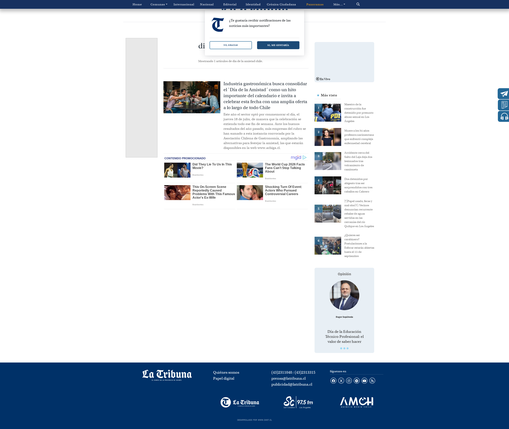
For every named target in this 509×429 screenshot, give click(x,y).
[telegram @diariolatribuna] (357, 381)
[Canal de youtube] (364, 381)
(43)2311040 (281, 372)
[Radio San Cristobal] (298, 402)
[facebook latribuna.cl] (333, 381)
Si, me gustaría (278, 45)
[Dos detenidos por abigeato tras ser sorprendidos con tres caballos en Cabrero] (329, 185)
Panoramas (315, 4)
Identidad (253, 4)
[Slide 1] (341, 348)
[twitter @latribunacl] (341, 381)
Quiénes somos (226, 372)
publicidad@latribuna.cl (291, 384)
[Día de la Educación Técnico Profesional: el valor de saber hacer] (344, 295)
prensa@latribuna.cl (288, 378)
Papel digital (223, 378)
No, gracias (230, 45)
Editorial (230, 4)
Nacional (207, 4)
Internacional (184, 4)
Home (137, 4)
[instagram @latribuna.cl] (349, 381)
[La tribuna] (167, 376)
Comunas (158, 4)
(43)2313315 (305, 372)
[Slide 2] (344, 348)
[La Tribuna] (240, 402)
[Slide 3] (348, 348)
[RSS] (372, 381)
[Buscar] (366, 4)
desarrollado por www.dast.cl (254, 419)
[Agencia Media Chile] (356, 402)
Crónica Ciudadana (281, 4)
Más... (338, 4)
